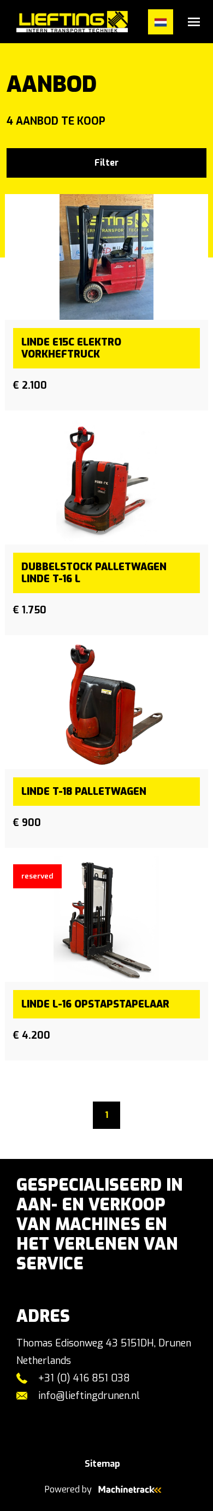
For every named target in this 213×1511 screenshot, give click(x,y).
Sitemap (102, 1463)
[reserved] (106, 918)
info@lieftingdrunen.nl (89, 1395)
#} (11, 21)
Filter (106, 162)
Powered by (68, 1489)
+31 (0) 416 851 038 (84, 1378)
